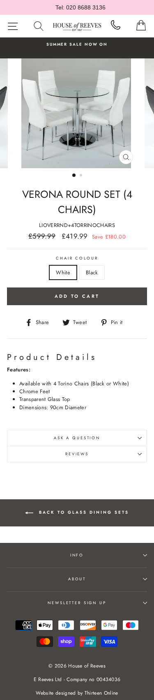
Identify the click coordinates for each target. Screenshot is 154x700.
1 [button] (74, 176)
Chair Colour (77, 258)
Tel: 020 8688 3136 (80, 7)
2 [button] (82, 176)
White (63, 272)
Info (77, 555)
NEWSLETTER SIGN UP (77, 603)
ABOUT (77, 579)
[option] (77, 44)
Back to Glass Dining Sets (83, 513)
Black (92, 272)
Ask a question (77, 438)
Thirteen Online (101, 693)
